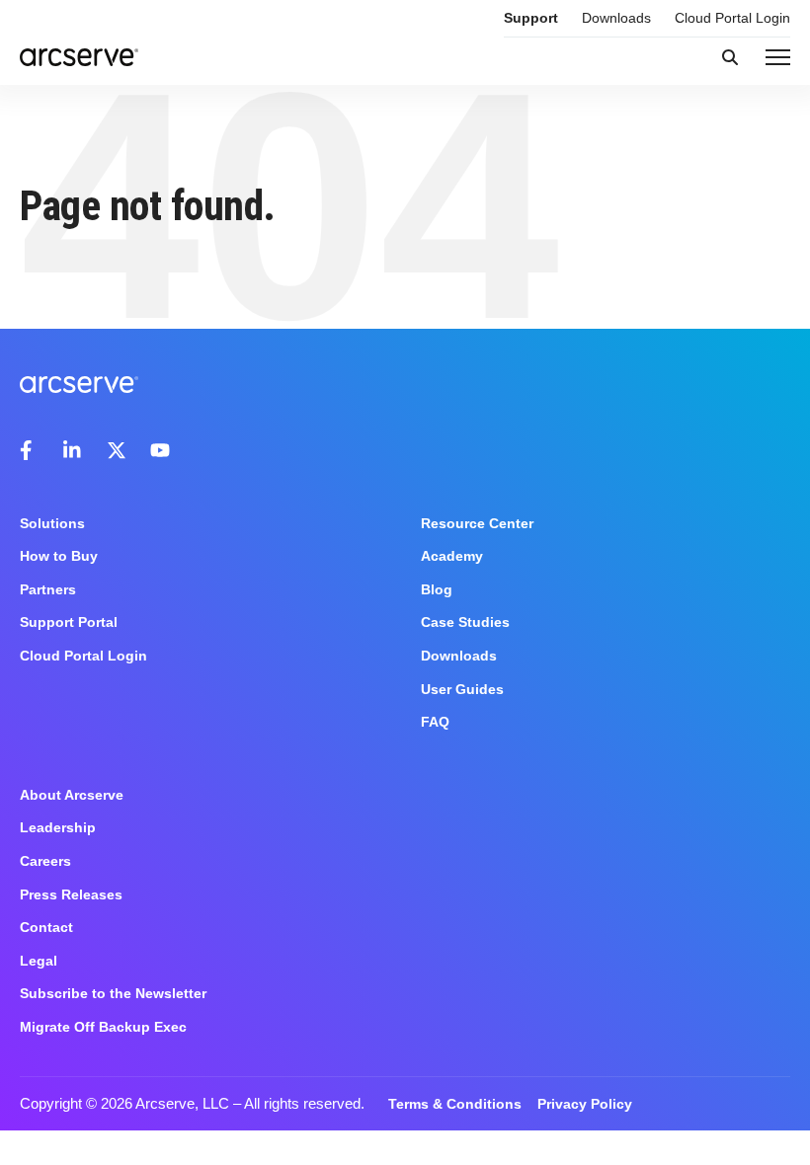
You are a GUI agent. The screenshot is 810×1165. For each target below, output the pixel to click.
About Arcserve (71, 795)
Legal (38, 961)
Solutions (52, 523)
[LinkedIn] (73, 450)
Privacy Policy (584, 1104)
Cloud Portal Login (732, 18)
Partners (48, 589)
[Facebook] (30, 450)
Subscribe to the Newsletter (113, 993)
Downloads (616, 18)
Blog (436, 589)
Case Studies (465, 622)
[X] (116, 450)
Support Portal (69, 622)
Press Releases (71, 894)
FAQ (435, 722)
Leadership (58, 827)
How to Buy (59, 556)
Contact (46, 927)
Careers (45, 861)
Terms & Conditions (455, 1104)
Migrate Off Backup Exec (103, 1027)
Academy (452, 556)
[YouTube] (160, 450)
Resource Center (477, 523)
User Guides (462, 689)
